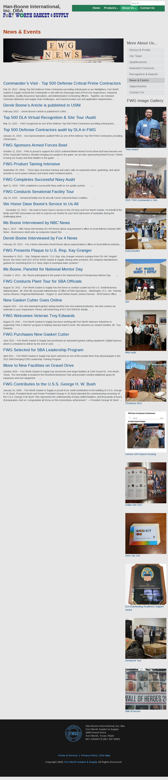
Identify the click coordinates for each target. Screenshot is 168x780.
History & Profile (139, 50)
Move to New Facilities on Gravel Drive (38, 365)
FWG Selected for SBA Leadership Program (43, 350)
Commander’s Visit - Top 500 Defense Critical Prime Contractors (62, 83)
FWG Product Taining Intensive (31, 164)
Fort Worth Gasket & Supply (80, 762)
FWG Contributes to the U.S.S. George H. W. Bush (49, 384)
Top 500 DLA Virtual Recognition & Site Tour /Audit (49, 117)
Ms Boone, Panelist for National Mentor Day (43, 269)
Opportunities (138, 86)
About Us (128, 8)
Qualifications (138, 62)
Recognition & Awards (143, 74)
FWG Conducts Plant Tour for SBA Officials (42, 281)
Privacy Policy (89, 755)
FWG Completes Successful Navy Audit (39, 179)
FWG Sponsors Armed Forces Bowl (35, 145)
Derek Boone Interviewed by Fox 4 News (40, 238)
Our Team (135, 56)
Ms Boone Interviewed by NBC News (36, 222)
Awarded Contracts (141, 68)
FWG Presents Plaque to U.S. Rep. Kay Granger (47, 250)
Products (110, 8)
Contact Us (147, 8)
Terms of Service (68, 755)
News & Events (139, 80)
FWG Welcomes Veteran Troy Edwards (39, 315)
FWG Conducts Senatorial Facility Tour (38, 191)
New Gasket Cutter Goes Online (32, 300)
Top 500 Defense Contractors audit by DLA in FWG (49, 129)
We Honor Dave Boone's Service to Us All (40, 204)
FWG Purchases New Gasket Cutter (36, 334)
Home (96, 8)
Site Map (105, 755)
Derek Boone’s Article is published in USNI (42, 105)
